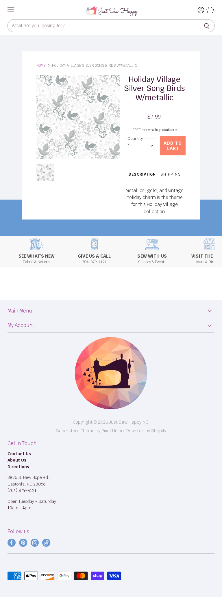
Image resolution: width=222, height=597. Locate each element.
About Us (17, 460)
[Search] (207, 25)
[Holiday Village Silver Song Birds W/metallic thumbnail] (45, 172)
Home (41, 66)
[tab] (142, 175)
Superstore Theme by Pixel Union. (90, 431)
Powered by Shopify (146, 431)
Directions (18, 466)
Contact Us (19, 453)
